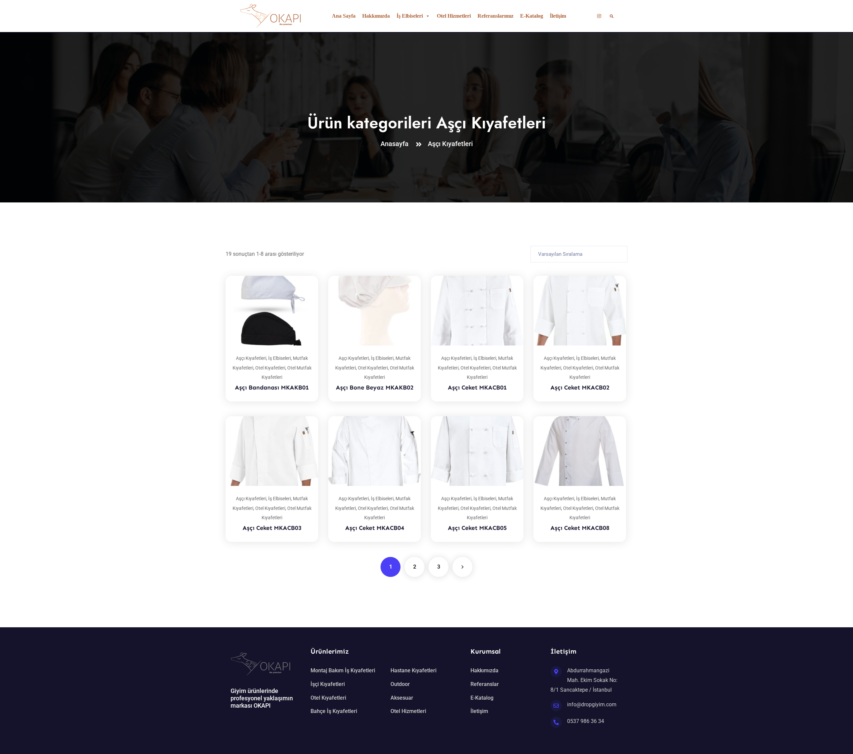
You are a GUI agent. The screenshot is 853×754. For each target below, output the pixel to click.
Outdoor (400, 684)
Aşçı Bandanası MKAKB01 (272, 387)
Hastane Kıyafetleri (413, 670)
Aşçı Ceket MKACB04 (374, 528)
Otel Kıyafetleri (270, 367)
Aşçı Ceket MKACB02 (579, 387)
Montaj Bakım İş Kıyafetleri (343, 670)
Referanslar (484, 684)
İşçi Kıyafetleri (328, 684)
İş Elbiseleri (410, 16)
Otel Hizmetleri (454, 16)
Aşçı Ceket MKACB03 (272, 528)
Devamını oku (305, 275)
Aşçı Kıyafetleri (450, 144)
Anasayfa (396, 144)
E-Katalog (531, 16)
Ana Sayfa (344, 16)
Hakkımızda (376, 16)
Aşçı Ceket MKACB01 (477, 387)
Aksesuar (402, 698)
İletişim (558, 16)
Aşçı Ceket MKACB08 (579, 528)
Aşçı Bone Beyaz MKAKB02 (375, 387)
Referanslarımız (495, 16)
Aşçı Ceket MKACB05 (477, 528)
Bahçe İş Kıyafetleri (334, 711)
